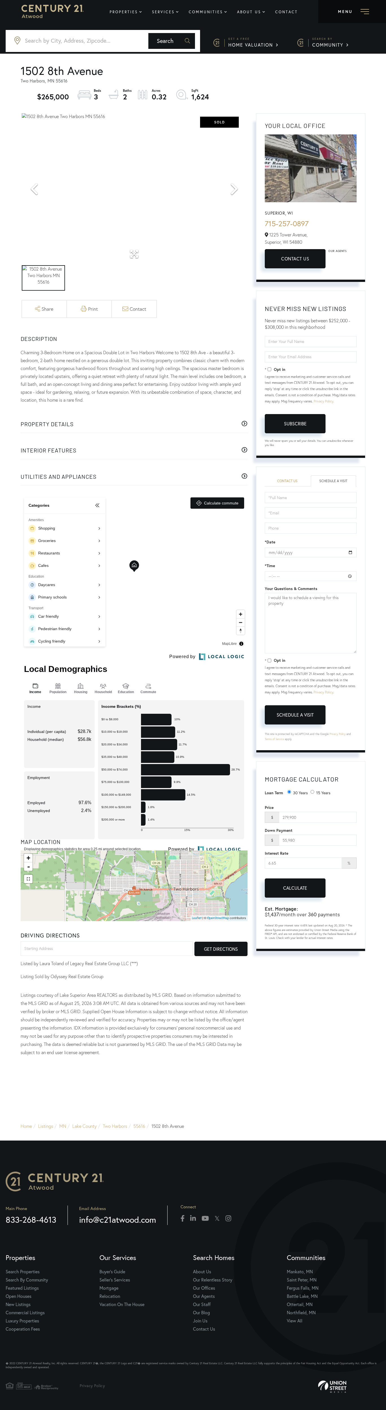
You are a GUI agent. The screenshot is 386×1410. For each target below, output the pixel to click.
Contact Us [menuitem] (204, 1329)
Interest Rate (276, 853)
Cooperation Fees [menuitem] (23, 1329)
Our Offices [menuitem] (204, 1288)
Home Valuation (251, 42)
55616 (139, 1126)
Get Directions (221, 949)
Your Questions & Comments (291, 588)
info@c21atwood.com (117, 1219)
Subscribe (295, 424)
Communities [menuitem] (206, 12)
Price (269, 807)
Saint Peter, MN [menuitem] (301, 1280)
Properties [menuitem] (124, 12)
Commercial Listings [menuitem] (25, 1312)
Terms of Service (274, 739)
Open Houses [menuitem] (18, 1296)
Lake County (84, 1126)
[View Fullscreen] (28, 879)
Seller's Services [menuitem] (114, 1280)
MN (62, 1126)
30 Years (300, 792)
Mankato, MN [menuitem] (300, 1271)
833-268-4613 (31, 1219)
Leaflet (196, 918)
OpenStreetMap (218, 918)
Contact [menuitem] (286, 12)
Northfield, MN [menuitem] (301, 1312)
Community (328, 42)
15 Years (323, 792)
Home (26, 1126)
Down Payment (278, 830)
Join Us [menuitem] (200, 1321)
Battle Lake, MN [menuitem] (302, 1296)
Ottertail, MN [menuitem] (300, 1304)
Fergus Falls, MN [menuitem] (302, 1288)
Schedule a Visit (333, 481)
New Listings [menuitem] (18, 1304)
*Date (270, 542)
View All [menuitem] (294, 1321)
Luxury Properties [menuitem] (22, 1321)
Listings (45, 1126)
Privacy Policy (323, 401)
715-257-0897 (287, 223)
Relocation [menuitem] (109, 1296)
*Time (270, 565)
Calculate (295, 888)
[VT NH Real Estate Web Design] (349, 1387)
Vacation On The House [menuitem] (121, 1304)
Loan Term (274, 792)
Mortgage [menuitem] (108, 1288)
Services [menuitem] (163, 12)
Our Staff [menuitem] (202, 1304)
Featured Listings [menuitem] (22, 1288)
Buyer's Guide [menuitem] (112, 1271)
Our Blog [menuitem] (201, 1312)
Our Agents (337, 251)
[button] (171, 41)
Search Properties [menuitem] (23, 1271)
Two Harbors (115, 1126)
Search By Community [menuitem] (27, 1280)
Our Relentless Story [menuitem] (212, 1280)
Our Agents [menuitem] (204, 1296)
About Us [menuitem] (249, 12)
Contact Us (295, 259)
